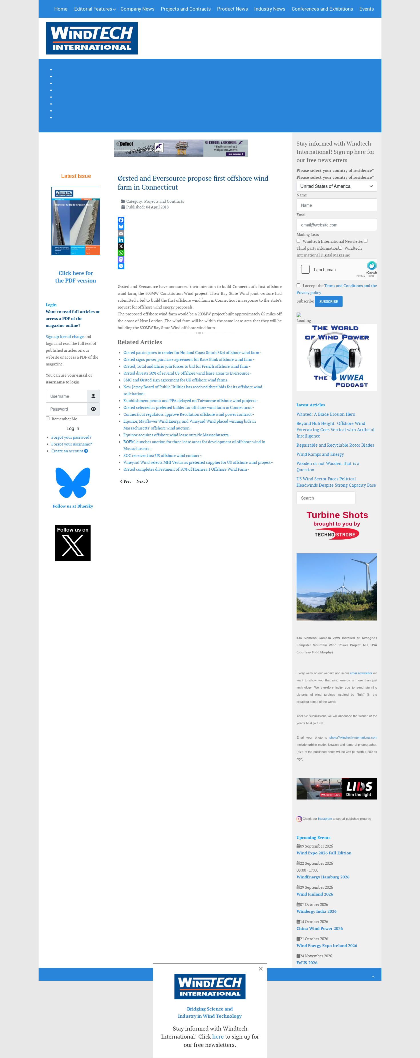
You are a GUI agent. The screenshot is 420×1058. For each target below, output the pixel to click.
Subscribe (305, 301)
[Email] (200, 233)
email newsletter (361, 673)
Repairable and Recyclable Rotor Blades (335, 445)
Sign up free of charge (65, 336)
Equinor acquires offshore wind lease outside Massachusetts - (177, 434)
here (218, 1036)
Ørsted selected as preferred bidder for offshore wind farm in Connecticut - (188, 407)
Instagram (325, 818)
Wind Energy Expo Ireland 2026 (327, 945)
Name (302, 195)
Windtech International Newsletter (333, 241)
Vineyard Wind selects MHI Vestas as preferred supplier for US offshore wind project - (198, 462)
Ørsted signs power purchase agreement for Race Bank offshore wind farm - (189, 359)
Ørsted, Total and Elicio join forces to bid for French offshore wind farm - (187, 366)
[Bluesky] (200, 226)
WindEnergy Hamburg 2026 (323, 877)
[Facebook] (200, 220)
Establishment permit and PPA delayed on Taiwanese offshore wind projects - (191, 400)
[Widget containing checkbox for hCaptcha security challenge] (337, 269)
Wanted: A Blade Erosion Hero (326, 414)
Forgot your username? (71, 444)
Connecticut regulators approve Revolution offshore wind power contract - (188, 414)
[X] (200, 246)
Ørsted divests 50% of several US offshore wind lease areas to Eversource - (187, 373)
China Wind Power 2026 (320, 928)
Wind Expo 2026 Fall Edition (324, 853)
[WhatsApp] (200, 253)
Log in (73, 428)
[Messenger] (200, 266)
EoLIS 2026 (307, 962)
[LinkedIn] (200, 239)
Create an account (67, 451)
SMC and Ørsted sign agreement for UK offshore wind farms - (176, 380)
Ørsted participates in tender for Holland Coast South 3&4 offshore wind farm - (192, 352)
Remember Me (64, 418)
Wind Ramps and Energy (320, 454)
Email (302, 214)
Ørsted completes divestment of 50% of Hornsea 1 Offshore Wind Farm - (186, 469)
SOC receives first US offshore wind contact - (162, 455)
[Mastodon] (200, 259)
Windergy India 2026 (317, 911)
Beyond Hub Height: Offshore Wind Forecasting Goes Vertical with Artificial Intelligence (336, 430)
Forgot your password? (71, 437)
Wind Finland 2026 (315, 894)
